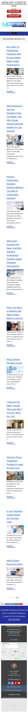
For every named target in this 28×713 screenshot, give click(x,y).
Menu (14, 32)
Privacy (14, 706)
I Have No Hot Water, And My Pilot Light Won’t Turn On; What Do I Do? (14, 409)
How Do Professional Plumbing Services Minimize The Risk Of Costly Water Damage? (15, 187)
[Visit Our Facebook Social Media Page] (9, 683)
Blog (14, 92)
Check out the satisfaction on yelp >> (14, 690)
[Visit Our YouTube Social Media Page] (19, 683)
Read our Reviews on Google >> (14, 686)
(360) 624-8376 (14, 16)
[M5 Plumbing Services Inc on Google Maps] (14, 660)
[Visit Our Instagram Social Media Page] (12, 683)
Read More (10, 91)
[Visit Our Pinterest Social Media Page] (15, 683)
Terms (14, 708)
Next (17, 597)
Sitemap (14, 704)
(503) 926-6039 (14, 11)
